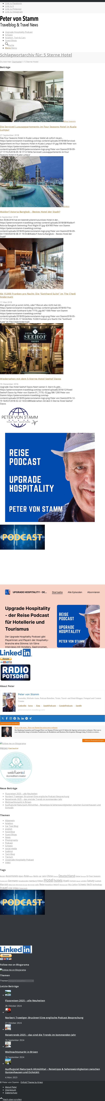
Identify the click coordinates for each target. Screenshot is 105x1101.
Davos (55, 876)
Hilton (40, 880)
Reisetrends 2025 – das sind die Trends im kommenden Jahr (33, 799)
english (8, 829)
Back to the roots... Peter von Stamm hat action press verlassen (36, 727)
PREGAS (4, 748)
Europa (83, 876)
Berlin (35, 876)
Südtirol (9, 851)
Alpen (21, 876)
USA (10, 888)
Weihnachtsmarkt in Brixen (18, 802)
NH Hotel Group (21, 885)
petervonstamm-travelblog (10, 723)
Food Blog (10, 831)
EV (87, 876)
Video (7, 862)
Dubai (78, 876)
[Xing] (30, 718)
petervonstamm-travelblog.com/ (31, 710)
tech (89, 884)
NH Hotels (31, 885)
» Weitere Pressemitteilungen (94, 740)
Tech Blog (10, 854)
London (84, 881)
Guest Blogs (11, 834)
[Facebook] (6, 718)
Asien (31, 876)
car (40, 876)
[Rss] (18, 718)
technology (97, 884)
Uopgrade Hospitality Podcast (19, 859)
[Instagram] (10, 718)
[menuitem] (55, 32)
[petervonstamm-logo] (19, 27)
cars (44, 876)
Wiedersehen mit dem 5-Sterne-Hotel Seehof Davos (30, 378)
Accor (2, 876)
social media (11, 848)
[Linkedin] (22, 718)
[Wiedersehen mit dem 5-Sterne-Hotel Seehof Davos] (31, 373)
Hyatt (66, 880)
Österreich (23, 888)
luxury (90, 880)
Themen (4, 980)
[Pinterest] (14, 718)
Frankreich (3, 881)
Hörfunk (73, 881)
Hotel (48, 880)
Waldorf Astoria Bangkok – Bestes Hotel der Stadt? (30, 211)
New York (12, 885)
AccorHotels (12, 875)
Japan (78, 881)
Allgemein (10, 820)
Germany (13, 880)
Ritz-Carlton (73, 884)
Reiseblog (49, 885)
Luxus (98, 880)
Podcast (9, 843)
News (7, 837)
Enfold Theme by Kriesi (32, 1082)
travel (4, 888)
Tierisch (9, 857)
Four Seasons (95, 876)
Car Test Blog (11, 826)
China (50, 875)
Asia (26, 876)
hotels (58, 880)
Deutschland (67, 876)
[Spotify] (26, 718)
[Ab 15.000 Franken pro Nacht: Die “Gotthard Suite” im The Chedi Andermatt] (31, 288)
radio (37, 885)
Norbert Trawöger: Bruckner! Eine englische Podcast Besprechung (37, 796)
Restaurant (64, 885)
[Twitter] (2, 718)
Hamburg (33, 881)
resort (56, 884)
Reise (42, 884)
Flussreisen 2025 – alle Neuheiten (21, 793)
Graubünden (23, 881)
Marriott (4, 884)
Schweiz (9, 845)
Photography (11, 840)
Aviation (9, 823)
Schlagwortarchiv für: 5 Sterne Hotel (36, 55)
